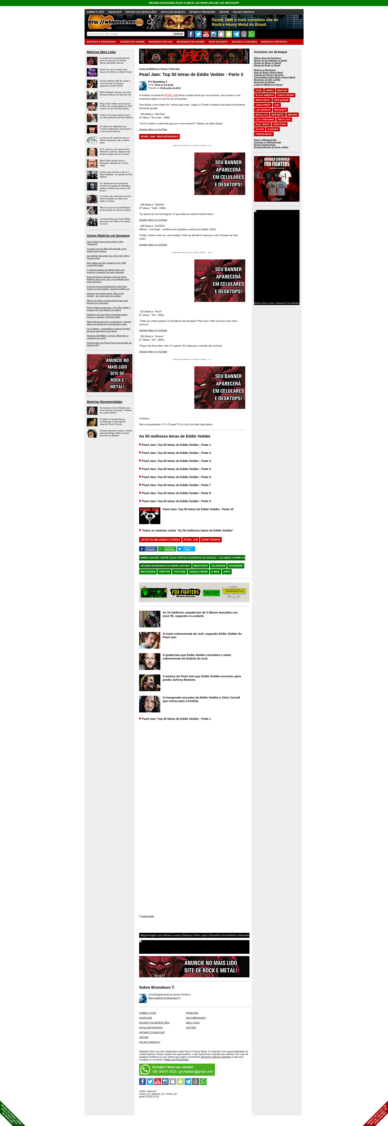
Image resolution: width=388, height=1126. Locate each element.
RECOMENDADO (196, 1018)
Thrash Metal (264, 134)
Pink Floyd (284, 119)
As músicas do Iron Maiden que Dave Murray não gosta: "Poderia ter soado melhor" (116, 410)
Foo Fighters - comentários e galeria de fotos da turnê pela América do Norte (108, 329)
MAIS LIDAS (193, 1023)
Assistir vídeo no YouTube (153, 129)
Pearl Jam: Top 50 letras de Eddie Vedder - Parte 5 (176, 469)
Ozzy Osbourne (265, 119)
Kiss (276, 105)
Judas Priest (263, 105)
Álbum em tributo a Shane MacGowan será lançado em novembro (107, 301)
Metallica (262, 114)
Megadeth (280, 110)
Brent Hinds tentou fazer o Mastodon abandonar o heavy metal (114, 163)
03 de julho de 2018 (170, 88)
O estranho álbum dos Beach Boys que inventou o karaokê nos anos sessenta (105, 271)
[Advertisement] (164, 280)
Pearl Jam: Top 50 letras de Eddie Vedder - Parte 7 (176, 485)
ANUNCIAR (114, 12)
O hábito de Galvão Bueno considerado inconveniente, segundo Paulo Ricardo (113, 421)
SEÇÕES (244, 42)
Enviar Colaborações (265, 145)
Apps (226, 571)
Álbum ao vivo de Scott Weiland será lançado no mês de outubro (115, 208)
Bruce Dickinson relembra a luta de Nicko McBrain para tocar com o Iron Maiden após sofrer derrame (108, 279)
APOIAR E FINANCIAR (202, 12)
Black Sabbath (265, 95)
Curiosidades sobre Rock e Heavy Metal (274, 77)
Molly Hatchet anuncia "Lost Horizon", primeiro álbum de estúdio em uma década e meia (109, 322)
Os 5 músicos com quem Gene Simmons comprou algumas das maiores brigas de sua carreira (115, 151)
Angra (270, 90)
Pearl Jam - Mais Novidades (159, 136)
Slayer (260, 129)
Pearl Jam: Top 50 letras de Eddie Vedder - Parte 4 (176, 460)
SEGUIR (224, 12)
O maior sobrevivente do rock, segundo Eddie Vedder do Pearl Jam (202, 635)
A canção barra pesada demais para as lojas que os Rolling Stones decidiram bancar (115, 60)
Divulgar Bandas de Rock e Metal (271, 147)
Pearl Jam (175, 69)
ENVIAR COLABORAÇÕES (141, 12)
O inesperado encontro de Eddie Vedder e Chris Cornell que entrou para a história (201, 699)
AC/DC (259, 90)
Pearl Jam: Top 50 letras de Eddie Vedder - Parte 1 (176, 444)
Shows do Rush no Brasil (267, 65)
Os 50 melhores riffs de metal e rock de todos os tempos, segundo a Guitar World (115, 83)
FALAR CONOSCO (243, 12)
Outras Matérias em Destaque (108, 235)
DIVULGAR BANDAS (173, 12)
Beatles (282, 90)
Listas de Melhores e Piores (153, 69)
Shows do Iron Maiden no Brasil (270, 60)
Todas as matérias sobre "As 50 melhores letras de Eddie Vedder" (187, 530)
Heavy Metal (263, 100)
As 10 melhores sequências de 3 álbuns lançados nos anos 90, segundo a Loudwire (200, 614)
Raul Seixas (263, 124)
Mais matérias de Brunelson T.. (164, 998)
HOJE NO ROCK (218, 42)
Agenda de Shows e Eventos (269, 75)
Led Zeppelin (263, 110)
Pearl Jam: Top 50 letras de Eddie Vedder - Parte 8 (176, 493)
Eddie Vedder (211, 539)
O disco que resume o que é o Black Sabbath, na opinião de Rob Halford (116, 174)
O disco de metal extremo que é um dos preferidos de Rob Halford (116, 116)
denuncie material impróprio (216, 1057)
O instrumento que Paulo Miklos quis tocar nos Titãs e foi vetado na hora (115, 221)
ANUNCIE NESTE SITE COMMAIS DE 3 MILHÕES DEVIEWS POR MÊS (377, 1114)
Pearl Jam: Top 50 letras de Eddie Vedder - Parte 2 (176, 452)
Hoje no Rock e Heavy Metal (268, 72)
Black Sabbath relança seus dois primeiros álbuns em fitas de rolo (115, 93)
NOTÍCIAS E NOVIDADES (101, 42)
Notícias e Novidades (265, 70)
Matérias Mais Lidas (101, 52)
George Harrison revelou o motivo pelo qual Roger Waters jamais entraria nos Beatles (116, 433)
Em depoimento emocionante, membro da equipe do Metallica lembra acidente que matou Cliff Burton (115, 187)
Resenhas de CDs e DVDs (267, 80)
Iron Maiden (281, 100)
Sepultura (279, 124)
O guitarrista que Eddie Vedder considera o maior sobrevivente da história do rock (197, 656)
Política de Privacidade (176, 1059)
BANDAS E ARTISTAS (274, 42)
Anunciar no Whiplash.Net (267, 142)
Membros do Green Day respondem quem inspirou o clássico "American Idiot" (107, 315)
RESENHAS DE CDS (161, 42)
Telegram (218, 566)
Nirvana (292, 114)
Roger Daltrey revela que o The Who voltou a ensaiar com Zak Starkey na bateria (108, 308)
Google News (198, 571)
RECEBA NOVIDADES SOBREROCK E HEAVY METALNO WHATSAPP (11, 1114)
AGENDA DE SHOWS (132, 42)
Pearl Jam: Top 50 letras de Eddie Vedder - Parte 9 (176, 501)
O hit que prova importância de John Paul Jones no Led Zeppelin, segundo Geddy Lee (108, 287)
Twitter (164, 571)
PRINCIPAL (192, 1013)
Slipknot (273, 129)
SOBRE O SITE (95, 12)
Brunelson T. (160, 81)
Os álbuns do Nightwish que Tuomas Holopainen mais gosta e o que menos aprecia (116, 128)
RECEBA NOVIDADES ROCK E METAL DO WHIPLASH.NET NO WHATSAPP (194, 3)
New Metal (277, 114)
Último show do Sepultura (267, 58)
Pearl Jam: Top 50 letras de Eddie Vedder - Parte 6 (176, 477)
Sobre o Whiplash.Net (265, 140)
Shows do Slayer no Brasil (267, 63)
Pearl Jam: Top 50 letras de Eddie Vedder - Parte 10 (198, 509)
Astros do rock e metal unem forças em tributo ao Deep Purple (116, 70)
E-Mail (215, 571)
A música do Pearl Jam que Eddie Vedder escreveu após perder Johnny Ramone (202, 678)
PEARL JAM (171, 95)
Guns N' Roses (285, 95)
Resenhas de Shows (264, 82)
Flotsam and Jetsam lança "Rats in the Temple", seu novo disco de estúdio (105, 294)
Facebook (236, 566)
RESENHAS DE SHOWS (191, 42)
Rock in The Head (164, 85)
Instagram (148, 571)
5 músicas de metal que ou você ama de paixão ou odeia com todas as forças (115, 198)
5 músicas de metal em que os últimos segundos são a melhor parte (115, 140)
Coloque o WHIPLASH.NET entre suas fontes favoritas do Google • (191, 557)
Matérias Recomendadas (104, 401)
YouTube (180, 571)
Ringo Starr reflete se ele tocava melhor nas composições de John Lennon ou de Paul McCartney (116, 106)
